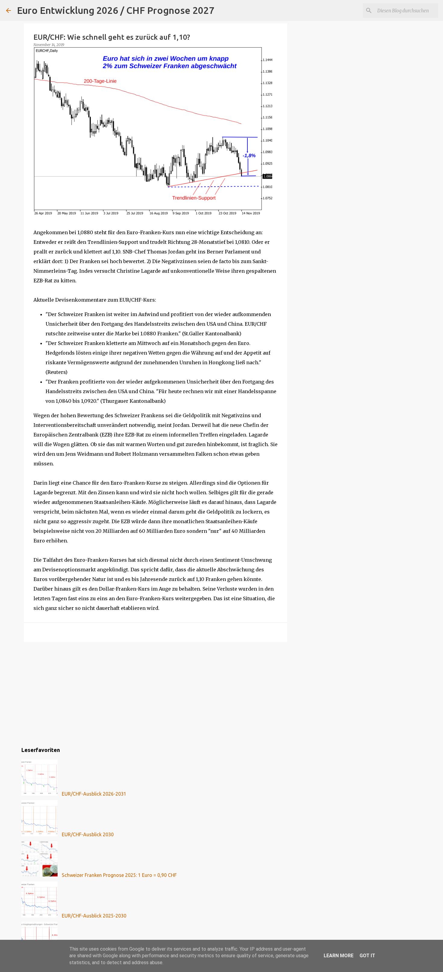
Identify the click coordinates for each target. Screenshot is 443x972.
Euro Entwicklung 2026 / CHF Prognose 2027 (115, 10)
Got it (367, 955)
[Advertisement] (155, 693)
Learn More (338, 955)
